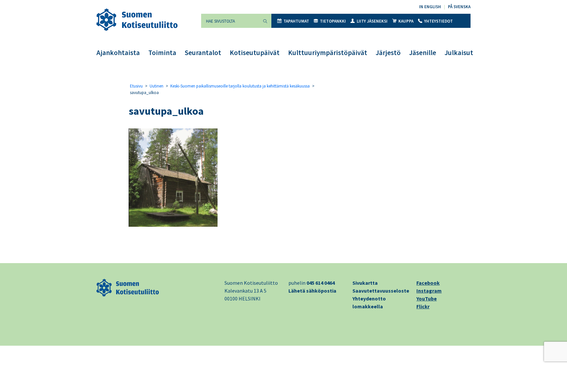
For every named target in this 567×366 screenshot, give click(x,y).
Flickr (423, 306)
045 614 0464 (320, 282)
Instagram (429, 290)
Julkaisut (459, 52)
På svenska (459, 7)
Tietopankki (333, 21)
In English (430, 7)
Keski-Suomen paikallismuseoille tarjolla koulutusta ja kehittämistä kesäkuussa (240, 86)
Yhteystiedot (438, 21)
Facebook (428, 282)
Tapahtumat (296, 21)
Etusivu (136, 86)
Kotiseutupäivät (255, 52)
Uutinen (156, 86)
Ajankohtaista (118, 52)
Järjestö (388, 52)
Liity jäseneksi (372, 21)
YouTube (426, 298)
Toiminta (162, 52)
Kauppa (405, 21)
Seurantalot (203, 52)
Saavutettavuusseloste (380, 290)
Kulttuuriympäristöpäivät (327, 52)
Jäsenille (422, 52)
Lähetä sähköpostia (312, 290)
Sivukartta (365, 282)
